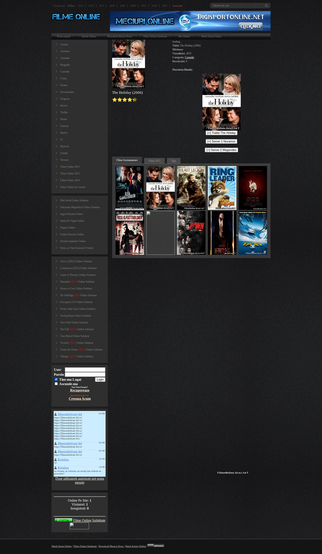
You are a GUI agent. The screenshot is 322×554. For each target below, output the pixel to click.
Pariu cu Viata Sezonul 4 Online (76, 248)
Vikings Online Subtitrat (76, 356)
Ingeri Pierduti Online (71, 214)
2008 (133, 5)
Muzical (64, 146)
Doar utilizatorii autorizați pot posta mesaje (79, 480)
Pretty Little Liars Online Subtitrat (77, 308)
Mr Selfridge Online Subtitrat (78, 295)
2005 (164, 5)
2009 (122, 5)
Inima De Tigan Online (72, 220)
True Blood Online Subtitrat (74, 336)
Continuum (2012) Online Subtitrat (78, 268)
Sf (61, 139)
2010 (112, 5)
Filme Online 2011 (70, 166)
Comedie (64, 71)
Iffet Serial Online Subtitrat (74, 200)
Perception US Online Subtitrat (76, 302)
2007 (143, 5)
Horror (63, 105)
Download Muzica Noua (119, 36)
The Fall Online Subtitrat (77, 329)
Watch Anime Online (135, 546)
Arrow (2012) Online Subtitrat (76, 261)
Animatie (65, 58)
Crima (63, 78)
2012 (91, 5)
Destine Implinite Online (73, 241)
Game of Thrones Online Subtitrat (78, 274)
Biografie (65, 64)
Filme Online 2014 (70, 180)
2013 (80, 5)
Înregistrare (59, 5)
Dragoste (65, 98)
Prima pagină (63, 36)
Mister (63, 119)
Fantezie (64, 125)
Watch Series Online (211, 36)
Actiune (64, 44)
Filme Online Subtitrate (155, 36)
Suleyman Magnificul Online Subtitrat (80, 207)
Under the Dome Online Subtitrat (81, 349)
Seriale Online (89, 36)
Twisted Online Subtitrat (76, 342)
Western (64, 159)
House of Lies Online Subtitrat (76, 288)
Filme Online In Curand (72, 187)
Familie (64, 153)
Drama (63, 85)
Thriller (64, 112)
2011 (101, 5)
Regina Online (67, 227)
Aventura (65, 51)
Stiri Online (184, 36)
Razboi (63, 132)
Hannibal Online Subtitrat (77, 281)
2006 (154, 5)
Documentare (67, 92)
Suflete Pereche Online (72, 234)
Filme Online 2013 (70, 173)
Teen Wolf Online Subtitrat (74, 322)
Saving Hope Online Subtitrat (75, 315)
